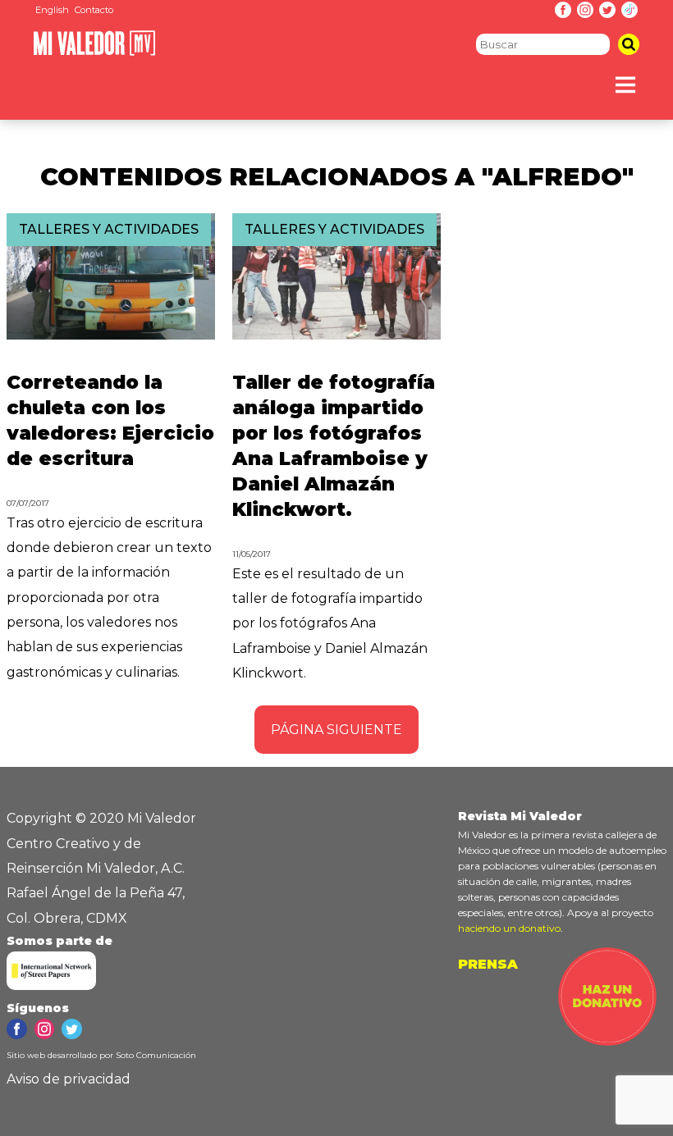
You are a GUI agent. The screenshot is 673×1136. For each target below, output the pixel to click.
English (52, 10)
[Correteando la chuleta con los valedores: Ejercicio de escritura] (111, 335)
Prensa (488, 964)
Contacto (94, 10)
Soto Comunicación (156, 1055)
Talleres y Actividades (109, 229)
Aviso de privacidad (68, 1079)
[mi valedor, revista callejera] (94, 52)
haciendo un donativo (509, 928)
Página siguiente (336, 729)
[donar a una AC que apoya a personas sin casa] (607, 1041)
